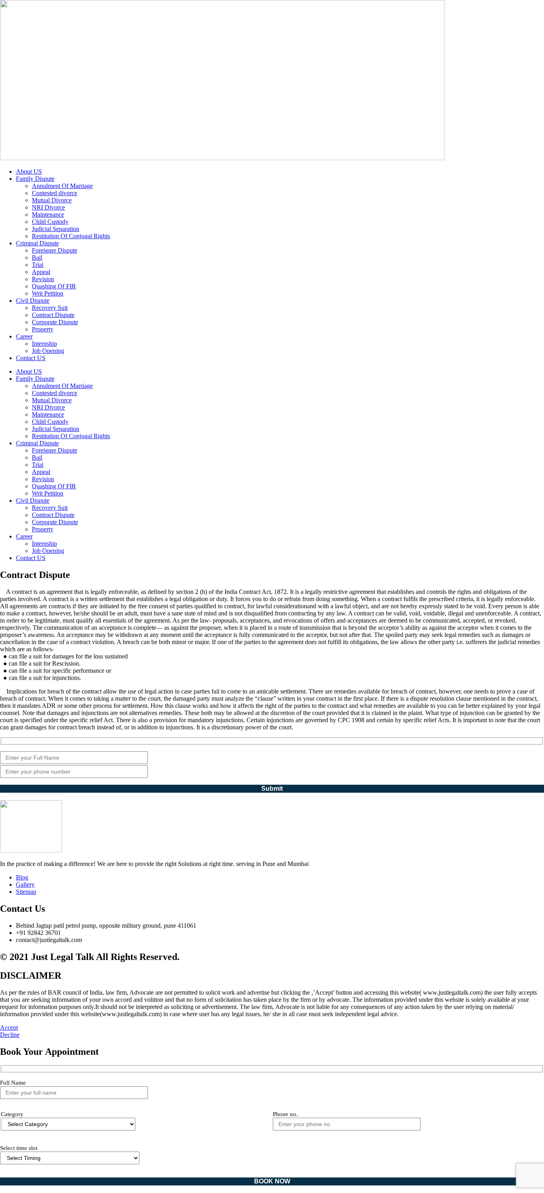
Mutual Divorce (52, 200)
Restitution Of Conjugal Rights (71, 236)
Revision (43, 279)
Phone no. (285, 1114)
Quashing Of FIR (54, 286)
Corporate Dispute (55, 322)
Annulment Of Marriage (62, 185)
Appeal (41, 271)
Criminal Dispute (37, 243)
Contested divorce (54, 193)
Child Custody (50, 221)
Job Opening (48, 350)
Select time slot (18, 1148)
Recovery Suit (50, 307)
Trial (37, 264)
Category (12, 1114)
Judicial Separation (55, 228)
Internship (44, 343)
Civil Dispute (32, 300)
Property (42, 329)
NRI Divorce (48, 207)
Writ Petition (47, 293)
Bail (37, 257)
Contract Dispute (53, 314)
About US (29, 171)
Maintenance (48, 214)
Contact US (30, 358)
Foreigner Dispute (54, 250)
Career (24, 336)
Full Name (13, 1082)
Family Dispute (35, 178)
